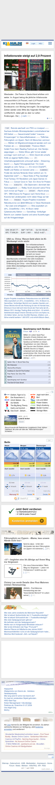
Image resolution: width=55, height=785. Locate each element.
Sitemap (5, 763)
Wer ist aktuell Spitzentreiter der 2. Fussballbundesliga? (26, 615)
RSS (44, 765)
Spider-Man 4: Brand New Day (18, 362)
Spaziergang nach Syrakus (36, 328)
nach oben (46, 768)
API (39, 765)
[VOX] (7, 410)
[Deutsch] (27, 43)
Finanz (17, 200)
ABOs (50, 712)
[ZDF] (7, 397)
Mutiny (9, 376)
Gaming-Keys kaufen (30, 739)
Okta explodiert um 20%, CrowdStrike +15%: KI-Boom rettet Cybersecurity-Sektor (25, 208)
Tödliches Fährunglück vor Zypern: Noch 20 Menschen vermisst (27, 138)
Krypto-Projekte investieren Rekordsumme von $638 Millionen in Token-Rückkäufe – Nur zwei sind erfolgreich (27, 202)
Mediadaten (31, 763)
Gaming (44, 170)
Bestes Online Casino (20, 736)
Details (29, 494)
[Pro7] (7, 405)
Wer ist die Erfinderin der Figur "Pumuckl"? (21, 627)
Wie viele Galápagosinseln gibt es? (18, 619)
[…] (18, 268)
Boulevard (25, 146)
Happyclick (8, 688)
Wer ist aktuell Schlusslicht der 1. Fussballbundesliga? (25, 617)
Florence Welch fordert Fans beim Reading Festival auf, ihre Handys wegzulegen (26, 148)
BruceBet (40, 744)
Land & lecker (24, 418)
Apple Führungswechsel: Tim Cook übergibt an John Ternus (24, 165)
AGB (23, 763)
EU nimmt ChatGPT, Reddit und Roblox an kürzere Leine (25, 168)
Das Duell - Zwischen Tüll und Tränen (25, 410)
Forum (25, 331)
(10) (49, 362)
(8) (49, 368)
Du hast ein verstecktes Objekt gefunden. (20, 698)
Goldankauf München (39, 736)
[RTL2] (7, 408)
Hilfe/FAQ (33, 765)
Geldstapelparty (10, 693)
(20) (49, 365)
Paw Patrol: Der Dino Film (16, 373)
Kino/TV (18, 185)
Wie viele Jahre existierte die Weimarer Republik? (24, 612)
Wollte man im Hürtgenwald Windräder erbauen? (23, 624)
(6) (49, 373)
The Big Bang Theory (19, 405)
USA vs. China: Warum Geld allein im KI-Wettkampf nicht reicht (27, 240)
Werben (25, 765)
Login (33, 43)
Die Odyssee (12, 365)
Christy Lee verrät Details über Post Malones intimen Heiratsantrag (26, 583)
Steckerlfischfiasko (14, 368)
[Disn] (32, 400)
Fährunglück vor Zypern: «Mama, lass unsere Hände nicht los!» (26, 539)
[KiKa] (33, 402)
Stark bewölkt (9, 468)
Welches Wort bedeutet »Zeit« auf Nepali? (21, 634)
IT (36, 158)
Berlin (7, 442)
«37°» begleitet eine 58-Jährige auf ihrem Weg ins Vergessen (27, 560)
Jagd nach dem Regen (46, 394)
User (9, 724)
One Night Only (10, 707)
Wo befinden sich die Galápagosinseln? (20, 622)
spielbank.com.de (28, 744)
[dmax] (32, 408)
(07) (33, 358)
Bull (38, 397)
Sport (32, 191)
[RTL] (7, 400)
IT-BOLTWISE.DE (13, 744)
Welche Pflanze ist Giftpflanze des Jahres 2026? (23, 629)
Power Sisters (42, 402)
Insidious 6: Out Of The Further (18, 370)
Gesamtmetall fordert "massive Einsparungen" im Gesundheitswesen (24, 135)
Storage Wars (42, 410)
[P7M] (32, 410)
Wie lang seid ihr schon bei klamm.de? (19, 695)
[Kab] (33, 397)
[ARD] (7, 394)
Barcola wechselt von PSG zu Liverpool (28, 128)
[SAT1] (7, 402)
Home (49, 763)
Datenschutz (15, 763)
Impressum (41, 763)
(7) (49, 379)
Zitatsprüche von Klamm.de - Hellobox (19, 691)
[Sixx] (32, 405)
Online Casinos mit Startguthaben (18, 746)
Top (7, 128)
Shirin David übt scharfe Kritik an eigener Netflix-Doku (27, 156)
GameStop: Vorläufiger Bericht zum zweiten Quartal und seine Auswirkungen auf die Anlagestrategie (26, 214)
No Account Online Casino (25, 741)
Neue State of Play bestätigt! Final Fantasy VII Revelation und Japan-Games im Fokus (26, 178)
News (18, 765)
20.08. (35, 331)
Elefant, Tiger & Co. (18, 394)
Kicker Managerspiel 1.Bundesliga (18, 703)
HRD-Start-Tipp (10, 700)
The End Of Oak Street (15, 382)
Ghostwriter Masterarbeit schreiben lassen (22, 734)
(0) (49, 376)
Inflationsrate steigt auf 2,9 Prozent (27, 56)
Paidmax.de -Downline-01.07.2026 (18, 705)
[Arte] (32, 394)
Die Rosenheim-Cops (19, 397)
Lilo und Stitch (42, 400)
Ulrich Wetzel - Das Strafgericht (23, 400)
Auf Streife (15, 402)
